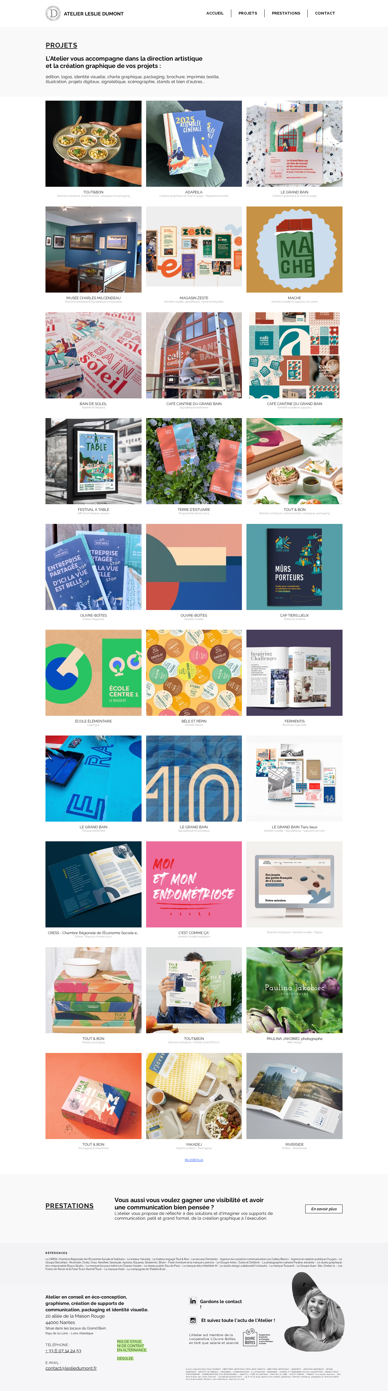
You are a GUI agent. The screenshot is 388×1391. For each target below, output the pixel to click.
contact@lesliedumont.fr (71, 1368)
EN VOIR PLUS (194, 1159)
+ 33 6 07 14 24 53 (63, 1350)
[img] (93, 680)
